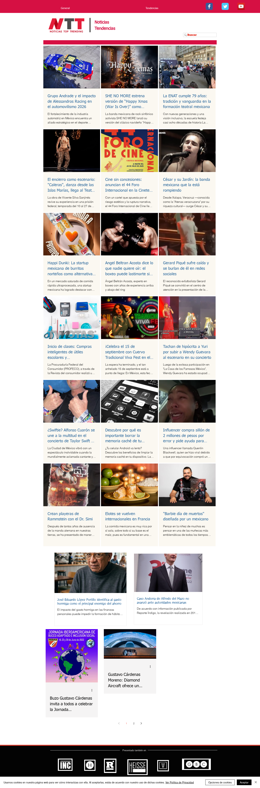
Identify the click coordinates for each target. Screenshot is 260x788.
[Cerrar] (256, 782)
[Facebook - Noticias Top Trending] (209, 6)
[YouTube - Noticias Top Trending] (241, 6)
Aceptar (244, 782)
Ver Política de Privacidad (179, 782)
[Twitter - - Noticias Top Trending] (225, 6)
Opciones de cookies (220, 782)
